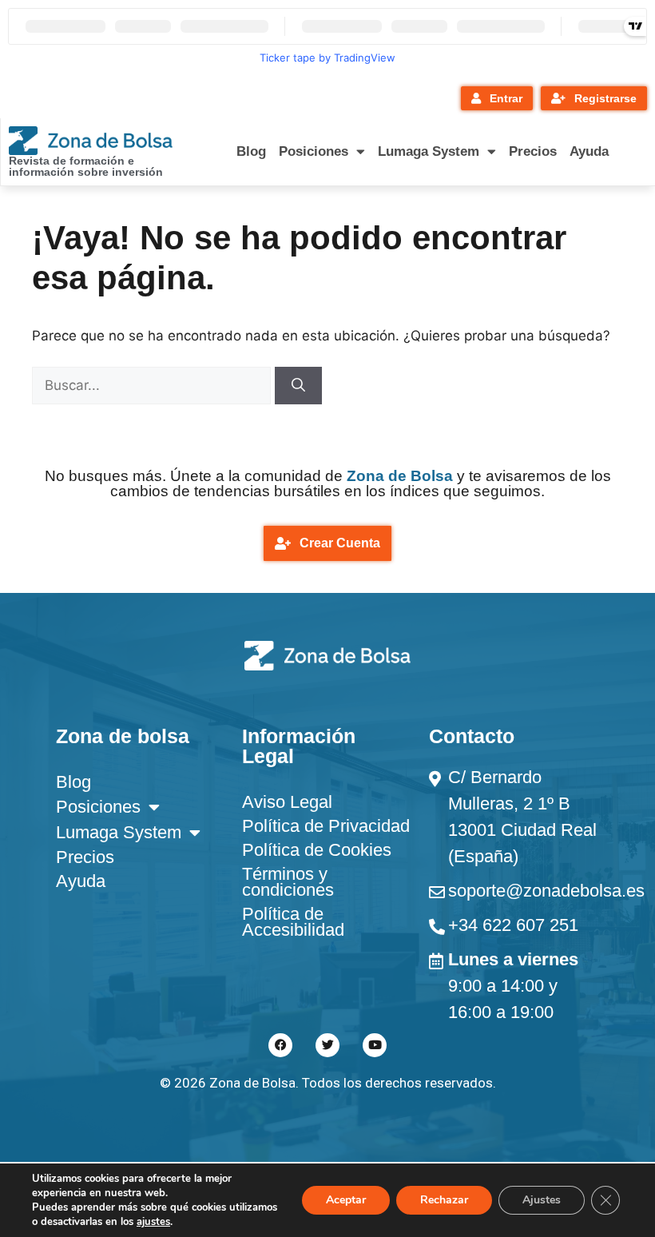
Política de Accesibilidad (293, 922)
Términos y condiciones (288, 882)
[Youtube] (375, 1045)
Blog (251, 151)
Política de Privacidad (326, 826)
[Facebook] (280, 1045)
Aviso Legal (287, 802)
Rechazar (444, 1199)
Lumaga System (428, 151)
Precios (533, 151)
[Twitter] (327, 1045)
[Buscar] (298, 386)
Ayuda (589, 151)
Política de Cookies (316, 850)
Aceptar (346, 1199)
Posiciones (313, 151)
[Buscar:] (153, 385)
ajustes (153, 1222)
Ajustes (541, 1199)
